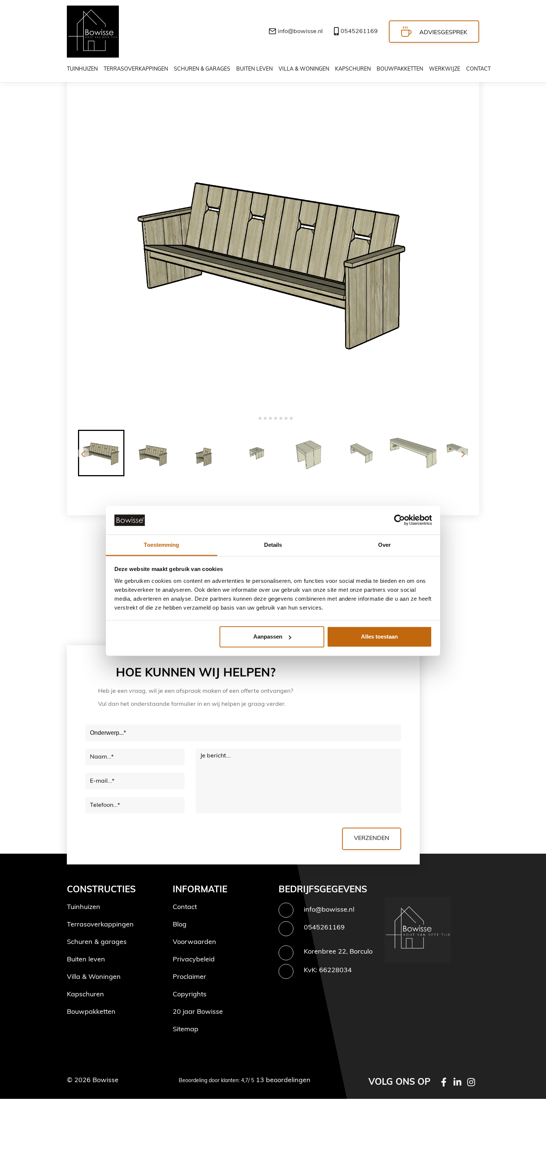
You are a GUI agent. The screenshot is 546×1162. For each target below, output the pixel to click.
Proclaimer (189, 977)
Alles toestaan (379, 636)
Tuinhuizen (83, 907)
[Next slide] (463, 453)
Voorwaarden (194, 942)
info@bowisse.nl (300, 32)
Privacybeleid (194, 960)
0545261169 (359, 32)
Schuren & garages (97, 942)
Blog (179, 925)
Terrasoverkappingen (100, 925)
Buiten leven (86, 960)
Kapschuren (85, 994)
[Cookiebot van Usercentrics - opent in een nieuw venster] (399, 520)
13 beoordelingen (282, 1080)
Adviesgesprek (443, 33)
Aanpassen (267, 636)
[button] (101, 453)
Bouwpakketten (91, 1012)
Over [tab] (384, 545)
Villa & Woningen (94, 977)
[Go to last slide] (83, 453)
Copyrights (190, 994)
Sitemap (185, 1029)
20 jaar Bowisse (198, 1012)
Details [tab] (273, 545)
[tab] (255, 418)
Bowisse (105, 1080)
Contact (185, 907)
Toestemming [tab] (161, 545)
